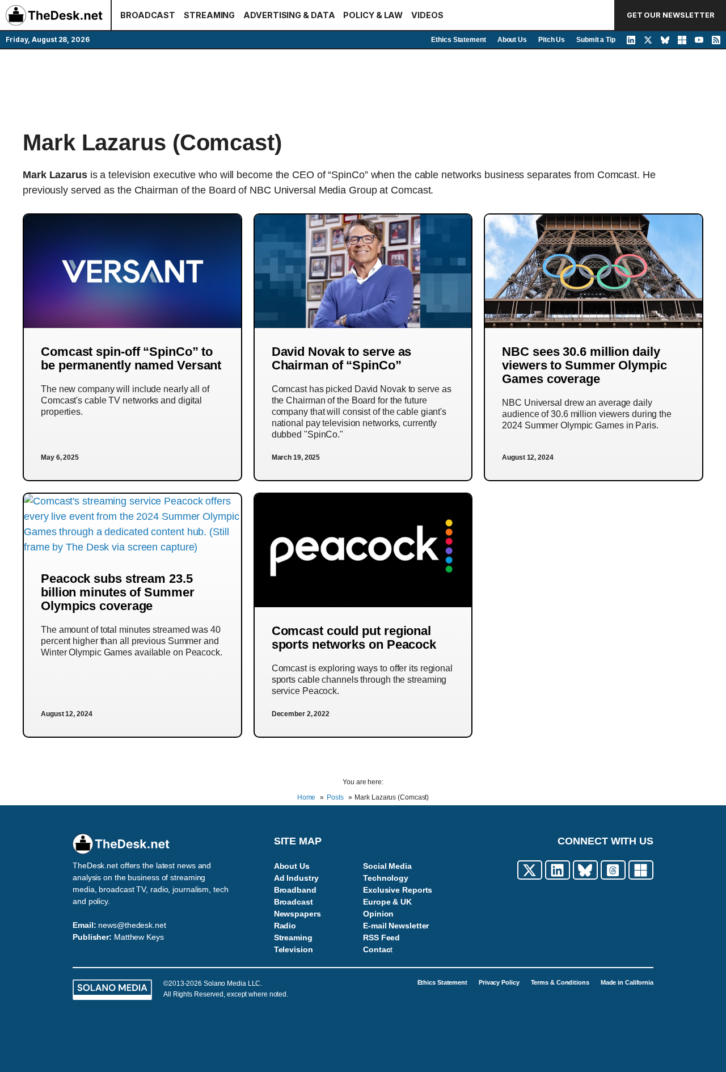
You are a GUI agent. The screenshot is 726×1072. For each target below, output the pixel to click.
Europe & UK (387, 901)
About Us (512, 40)
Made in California (627, 982)
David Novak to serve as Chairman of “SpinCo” (342, 358)
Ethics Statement (458, 40)
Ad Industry (296, 877)
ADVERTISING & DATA (289, 15)
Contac (376, 949)
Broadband (295, 889)
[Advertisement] (363, 89)
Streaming (293, 937)
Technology (385, 877)
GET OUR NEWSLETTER (671, 15)
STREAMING (209, 15)
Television (293, 949)
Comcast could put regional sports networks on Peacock (354, 637)
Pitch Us (551, 40)
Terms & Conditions (560, 982)
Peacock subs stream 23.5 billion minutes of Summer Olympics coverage (118, 592)
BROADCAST (147, 15)
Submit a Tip (595, 40)
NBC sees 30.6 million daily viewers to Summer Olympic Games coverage (584, 365)
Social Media (387, 866)
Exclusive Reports (397, 889)
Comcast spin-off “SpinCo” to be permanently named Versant (131, 358)
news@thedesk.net (132, 925)
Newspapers (297, 913)
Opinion (378, 913)
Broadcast (293, 901)
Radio (285, 925)
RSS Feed (381, 937)
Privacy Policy (499, 982)
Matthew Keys (139, 936)
